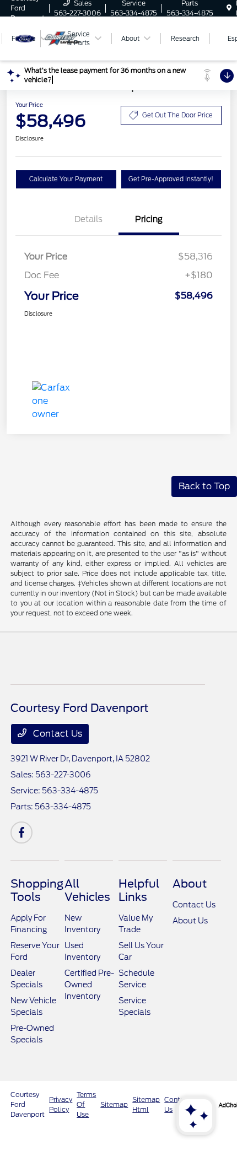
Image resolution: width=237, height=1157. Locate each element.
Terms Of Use (86, 1104)
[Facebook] (21, 832)
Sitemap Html (146, 1104)
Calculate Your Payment (66, 179)
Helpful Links (138, 890)
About (190, 883)
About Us (190, 920)
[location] (229, 8)
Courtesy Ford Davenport (27, 1104)
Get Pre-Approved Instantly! (170, 179)
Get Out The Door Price (177, 115)
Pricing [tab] (149, 219)
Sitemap (114, 1104)
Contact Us (56, 733)
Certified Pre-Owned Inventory (89, 985)
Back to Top (204, 486)
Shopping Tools (36, 890)
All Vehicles (87, 890)
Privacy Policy (60, 1104)
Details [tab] (88, 219)
